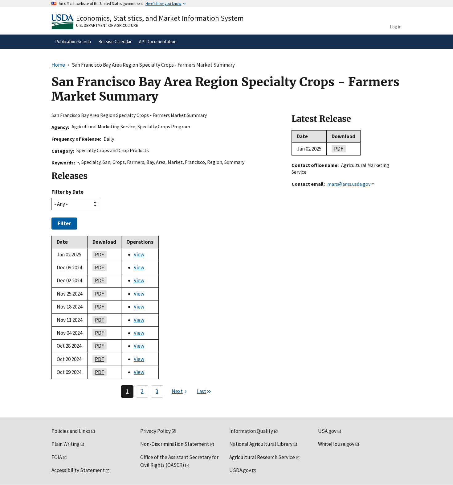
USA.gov (327, 431)
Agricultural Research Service (262, 457)
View (139, 254)
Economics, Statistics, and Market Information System (160, 18)
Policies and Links (70, 431)
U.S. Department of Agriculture (107, 25)
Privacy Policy (155, 431)
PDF (98, 254)
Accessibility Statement (78, 470)
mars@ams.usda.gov (348, 184)
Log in (396, 27)
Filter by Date (67, 192)
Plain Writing (65, 444)
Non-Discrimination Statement (174, 444)
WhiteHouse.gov (336, 444)
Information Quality (251, 431)
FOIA (56, 457)
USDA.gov (240, 470)
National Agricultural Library (260, 444)
